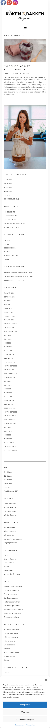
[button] (46, 679)
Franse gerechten (10, 594)
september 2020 (10, 420)
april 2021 (8, 393)
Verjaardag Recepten (12, 574)
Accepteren (25, 704)
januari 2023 (9, 320)
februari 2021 (9, 400)
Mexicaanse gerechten (12, 613)
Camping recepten (11, 633)
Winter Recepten (10, 515)
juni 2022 (7, 339)
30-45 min (8, 187)
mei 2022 (7, 343)
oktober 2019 (9, 446)
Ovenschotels (9, 645)
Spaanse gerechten (11, 617)
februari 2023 (9, 316)
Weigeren (25, 712)
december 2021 (10, 362)
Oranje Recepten (10, 559)
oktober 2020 (9, 416)
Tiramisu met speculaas (14, 280)
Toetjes (7, 252)
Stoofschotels (9, 656)
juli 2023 (7, 301)
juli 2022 (7, 335)
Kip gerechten (10, 212)
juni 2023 (7, 305)
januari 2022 (9, 358)
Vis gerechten (10, 220)
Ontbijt (7, 240)
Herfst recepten (10, 511)
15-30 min (8, 184)
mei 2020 (7, 435)
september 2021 (10, 374)
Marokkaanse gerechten (13, 609)
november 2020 (10, 412)
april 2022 (8, 347)
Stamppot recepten (11, 652)
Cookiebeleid (19, 725)
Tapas (6, 660)
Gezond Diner (9, 248)
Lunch (6, 244)
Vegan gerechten (11, 227)
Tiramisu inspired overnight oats (18, 272)
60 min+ (7, 195)
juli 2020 (7, 427)
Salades (7, 649)
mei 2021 (7, 389)
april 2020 (8, 439)
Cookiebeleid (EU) (11, 199)
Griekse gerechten (11, 598)
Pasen (6, 566)
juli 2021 (7, 381)
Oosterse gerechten (11, 590)
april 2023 (8, 308)
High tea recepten (11, 637)
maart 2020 (8, 443)
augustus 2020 (10, 423)
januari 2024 (9, 293)
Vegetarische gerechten (14, 223)
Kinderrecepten (10, 641)
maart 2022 (8, 351)
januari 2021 (9, 404)
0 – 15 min (8, 180)
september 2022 (10, 331)
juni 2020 (7, 431)
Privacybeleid (30, 725)
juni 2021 (7, 385)
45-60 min (8, 191)
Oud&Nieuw (8, 563)
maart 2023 (8, 312)
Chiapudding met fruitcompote (17, 68)
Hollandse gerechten (12, 602)
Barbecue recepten (11, 629)
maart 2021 (8, 397)
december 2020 (10, 408)
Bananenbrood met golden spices (18, 276)
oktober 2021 (9, 370)
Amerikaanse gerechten (13, 586)
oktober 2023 (9, 297)
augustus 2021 (10, 377)
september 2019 (10, 450)
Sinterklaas (8, 570)
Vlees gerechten (11, 216)
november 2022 (10, 324)
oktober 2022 (9, 327)
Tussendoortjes (11, 256)
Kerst (6, 555)
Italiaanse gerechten (12, 606)
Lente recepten (10, 503)
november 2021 (10, 366)
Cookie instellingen (25, 719)
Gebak (6, 259)
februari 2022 (9, 354)
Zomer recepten (10, 507)
